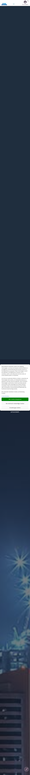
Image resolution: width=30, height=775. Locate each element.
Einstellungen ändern (15, 407)
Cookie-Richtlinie (5, 396)
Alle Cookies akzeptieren (15, 399)
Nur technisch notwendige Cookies (15, 403)
